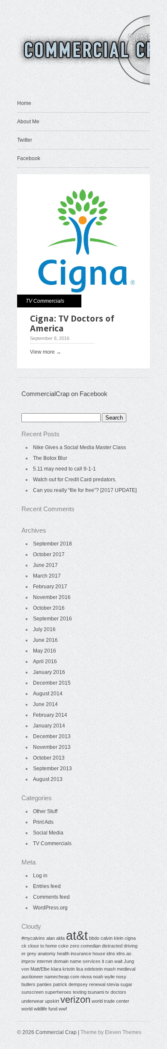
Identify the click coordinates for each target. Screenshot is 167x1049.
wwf (63, 1008)
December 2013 (52, 736)
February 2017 (50, 587)
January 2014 (49, 726)
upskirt (52, 1001)
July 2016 (44, 629)
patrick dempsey (70, 984)
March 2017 (47, 576)
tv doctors (115, 992)
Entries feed (47, 886)
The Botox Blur (50, 458)
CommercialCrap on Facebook (64, 393)
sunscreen (32, 992)
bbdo (94, 938)
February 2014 (50, 715)
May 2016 (44, 651)
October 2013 (49, 758)
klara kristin (63, 969)
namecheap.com (62, 976)
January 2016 (49, 672)
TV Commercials (45, 301)
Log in (40, 876)
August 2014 (48, 694)
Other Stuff (45, 811)
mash (110, 969)
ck (24, 945)
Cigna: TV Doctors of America (72, 323)
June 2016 (45, 640)
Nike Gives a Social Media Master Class (79, 447)
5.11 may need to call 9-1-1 (64, 469)
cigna (130, 938)
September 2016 (52, 619)
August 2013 (48, 779)
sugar (126, 984)
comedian (91, 945)
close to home (42, 945)
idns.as (123, 953)
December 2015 (52, 683)
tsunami (96, 992)
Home (24, 103)
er (23, 953)
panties (44, 984)
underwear (32, 1001)
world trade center (110, 1001)
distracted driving (119, 945)
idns (111, 953)
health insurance (74, 953)
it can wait (112, 961)
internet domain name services (69, 961)
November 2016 (52, 597)
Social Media (48, 833)
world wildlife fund (39, 1008)
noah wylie (104, 976)
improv (28, 961)
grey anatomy (41, 953)
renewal (97, 984)
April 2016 (45, 662)
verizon (75, 999)
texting (79, 992)
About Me (28, 122)
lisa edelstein (89, 969)
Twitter (24, 140)
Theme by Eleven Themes (111, 1032)
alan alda (55, 938)
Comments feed (51, 897)
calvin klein (112, 938)
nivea (86, 976)
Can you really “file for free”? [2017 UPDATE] (85, 490)
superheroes (58, 992)
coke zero (68, 945)
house (98, 953)
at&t (77, 935)
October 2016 (49, 608)
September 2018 (52, 544)
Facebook (28, 158)
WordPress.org (50, 908)
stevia (113, 984)
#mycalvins (33, 938)
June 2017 (45, 565)
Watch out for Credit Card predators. (74, 480)
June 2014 (45, 704)
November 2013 (52, 747)
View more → (45, 352)
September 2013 (52, 769)
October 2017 (49, 554)
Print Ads (43, 822)
